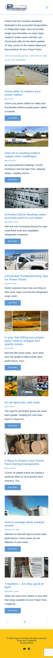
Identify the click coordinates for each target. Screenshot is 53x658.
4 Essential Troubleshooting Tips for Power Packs (26, 277)
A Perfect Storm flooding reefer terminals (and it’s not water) (25, 216)
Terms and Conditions (27, 641)
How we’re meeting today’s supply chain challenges (22, 154)
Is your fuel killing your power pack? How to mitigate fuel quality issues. (24, 341)
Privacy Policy (26, 643)
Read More (12, 118)
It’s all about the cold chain (22, 402)
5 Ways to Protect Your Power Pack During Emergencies (24, 462)
